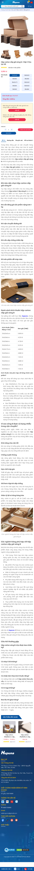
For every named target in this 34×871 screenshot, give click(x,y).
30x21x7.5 (14, 82)
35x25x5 (14, 89)
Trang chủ (4, 10)
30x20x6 (14, 78)
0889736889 (6, 808)
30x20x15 (26, 75)
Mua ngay (8, 133)
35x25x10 (26, 85)
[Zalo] (16, 802)
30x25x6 (14, 85)
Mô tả (3, 140)
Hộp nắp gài (11, 10)
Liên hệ (17, 110)
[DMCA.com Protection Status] (22, 850)
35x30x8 (27, 89)
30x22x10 (26, 82)
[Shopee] (16, 820)
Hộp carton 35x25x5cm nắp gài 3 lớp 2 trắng (24, 736)
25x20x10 (14, 75)
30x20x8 (27, 78)
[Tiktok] (7, 820)
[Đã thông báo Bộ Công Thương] (10, 850)
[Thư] (7, 802)
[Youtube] (12, 820)
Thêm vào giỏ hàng (25, 129)
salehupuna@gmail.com (9, 813)
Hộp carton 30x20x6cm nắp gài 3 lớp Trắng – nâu (9, 736)
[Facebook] (3, 820)
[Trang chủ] (16, 4)
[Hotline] (12, 802)
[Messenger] (3, 802)
